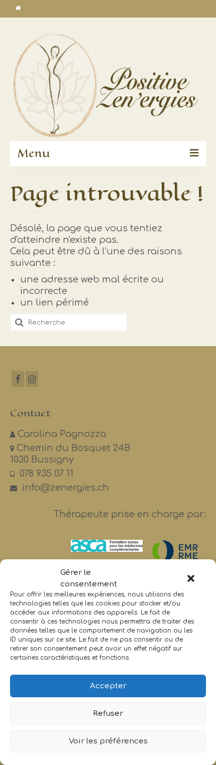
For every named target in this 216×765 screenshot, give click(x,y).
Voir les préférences (108, 741)
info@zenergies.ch (64, 488)
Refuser (108, 713)
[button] (191, 578)
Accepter (108, 686)
